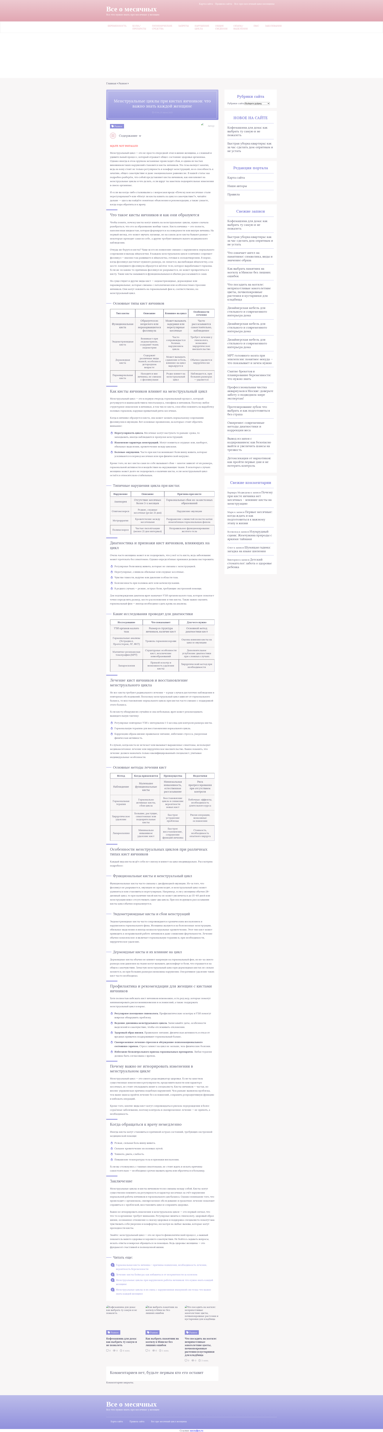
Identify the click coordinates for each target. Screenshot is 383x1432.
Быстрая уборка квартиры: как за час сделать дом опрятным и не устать (250, 147)
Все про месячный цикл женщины (254, 3)
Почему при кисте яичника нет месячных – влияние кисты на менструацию (250, 497)
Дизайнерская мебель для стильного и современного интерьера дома (247, 311)
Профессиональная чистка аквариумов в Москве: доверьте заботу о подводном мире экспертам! (250, 392)
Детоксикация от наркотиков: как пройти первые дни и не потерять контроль (249, 461)
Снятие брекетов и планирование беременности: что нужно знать (249, 375)
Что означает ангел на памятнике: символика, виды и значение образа (250, 256)
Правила (233, 194)
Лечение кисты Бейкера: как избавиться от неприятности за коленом (156, 1274)
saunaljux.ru (196, 1430)
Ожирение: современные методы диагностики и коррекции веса (246, 426)
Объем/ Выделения (240, 27)
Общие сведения (221, 27)
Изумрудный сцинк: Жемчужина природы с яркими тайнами (249, 535)
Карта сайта (206, 3)
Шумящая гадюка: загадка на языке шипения (248, 549)
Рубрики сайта (235, 103)
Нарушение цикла (202, 27)
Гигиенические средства (162, 27)
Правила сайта (223, 3)
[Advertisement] (191, 56)
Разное (122, 83)
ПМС (256, 25)
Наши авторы (237, 186)
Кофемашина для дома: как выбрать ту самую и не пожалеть (247, 131)
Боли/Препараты (139, 27)
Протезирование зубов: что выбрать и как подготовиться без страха (248, 410)
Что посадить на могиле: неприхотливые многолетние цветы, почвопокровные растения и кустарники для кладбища (249, 292)
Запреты (183, 25)
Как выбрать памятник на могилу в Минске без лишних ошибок (249, 272)
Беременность (117, 25)
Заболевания (273, 25)
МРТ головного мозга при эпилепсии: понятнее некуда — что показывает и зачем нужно (250, 359)
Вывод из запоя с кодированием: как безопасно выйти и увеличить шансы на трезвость (249, 444)
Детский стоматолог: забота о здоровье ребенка (249, 563)
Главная (111, 83)
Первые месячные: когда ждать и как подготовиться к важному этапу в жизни (249, 517)
